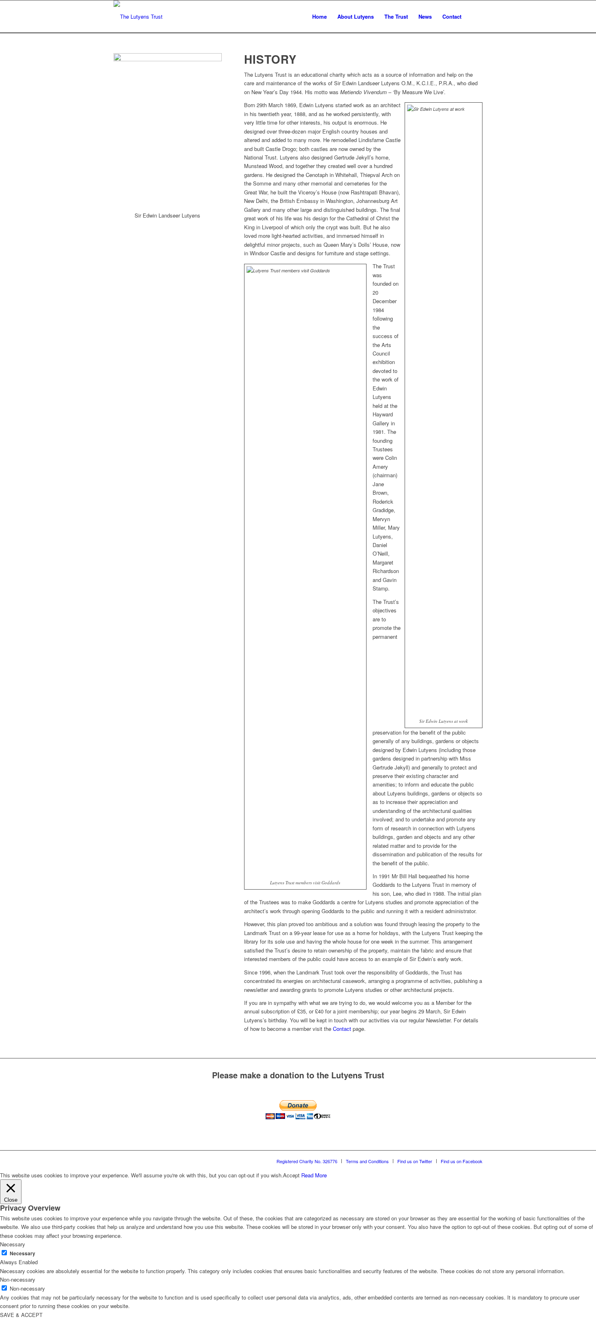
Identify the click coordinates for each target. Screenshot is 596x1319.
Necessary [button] (12, 1244)
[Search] (474, 16)
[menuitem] (319, 16)
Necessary (22, 1253)
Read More (314, 1175)
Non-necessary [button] (17, 1279)
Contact (342, 1028)
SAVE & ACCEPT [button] (21, 1315)
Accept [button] (291, 1175)
